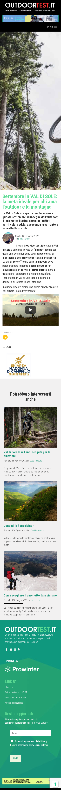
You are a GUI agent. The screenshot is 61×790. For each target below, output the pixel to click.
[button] (50, 27)
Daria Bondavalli (25, 238)
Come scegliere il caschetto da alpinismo (30, 595)
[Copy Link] (5, 337)
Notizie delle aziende (14, 702)
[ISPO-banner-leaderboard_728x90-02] (30, 781)
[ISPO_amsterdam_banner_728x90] (30, 17)
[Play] (30, 310)
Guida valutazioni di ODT (16, 692)
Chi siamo (9, 687)
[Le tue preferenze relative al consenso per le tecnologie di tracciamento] (55, 784)
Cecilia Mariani (37, 530)
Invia (16, 758)
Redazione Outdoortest (15, 697)
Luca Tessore (36, 460)
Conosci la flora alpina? (19, 526)
